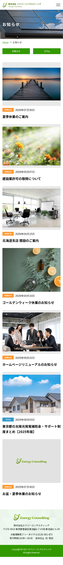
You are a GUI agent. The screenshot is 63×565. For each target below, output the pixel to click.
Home (5, 42)
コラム (47, 51)
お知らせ (16, 51)
